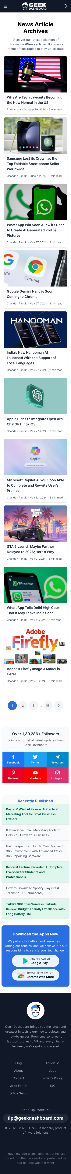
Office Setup (18, 1093)
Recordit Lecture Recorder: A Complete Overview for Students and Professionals (34, 872)
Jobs (52, 1070)
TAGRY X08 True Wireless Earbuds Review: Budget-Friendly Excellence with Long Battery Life (35, 909)
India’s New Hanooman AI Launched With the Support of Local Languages (31, 358)
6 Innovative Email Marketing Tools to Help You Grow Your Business (33, 832)
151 (48, 705)
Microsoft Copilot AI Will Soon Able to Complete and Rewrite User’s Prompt (35, 485)
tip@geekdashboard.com (35, 1118)
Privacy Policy (52, 1078)
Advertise (52, 1063)
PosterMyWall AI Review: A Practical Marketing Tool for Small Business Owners (32, 814)
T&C (52, 1086)
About (18, 1070)
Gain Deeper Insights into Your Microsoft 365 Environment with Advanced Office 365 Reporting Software (35, 851)
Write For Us (18, 1086)
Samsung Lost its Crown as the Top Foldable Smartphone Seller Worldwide (33, 163)
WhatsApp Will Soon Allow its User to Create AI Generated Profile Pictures (35, 230)
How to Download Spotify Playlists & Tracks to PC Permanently (32, 890)
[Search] (65, 6)
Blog (18, 1063)
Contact (18, 1078)
